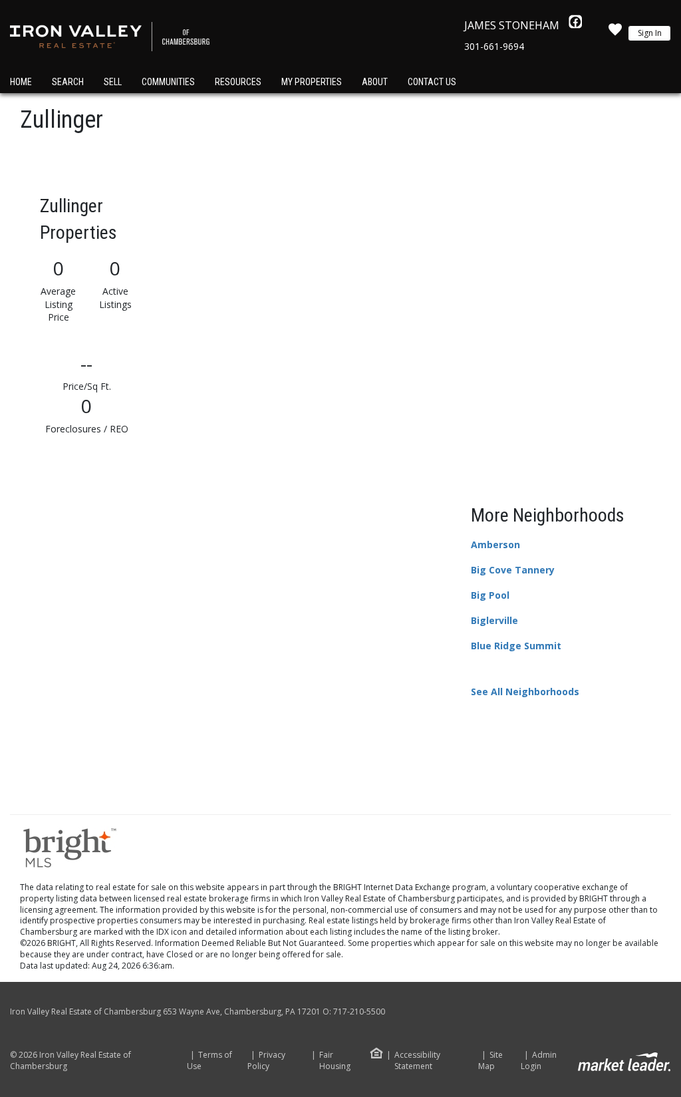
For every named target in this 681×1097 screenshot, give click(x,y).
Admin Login (539, 1061)
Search (68, 82)
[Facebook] (575, 25)
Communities (168, 82)
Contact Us (432, 82)
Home (21, 82)
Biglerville (494, 620)
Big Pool (490, 595)
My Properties (311, 82)
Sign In (650, 33)
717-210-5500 (359, 1011)
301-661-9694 (494, 46)
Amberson (495, 544)
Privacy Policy (266, 1061)
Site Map (490, 1061)
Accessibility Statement (417, 1061)
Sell (113, 82)
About (375, 82)
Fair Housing (334, 1060)
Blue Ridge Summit (516, 645)
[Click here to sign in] (615, 33)
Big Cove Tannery (513, 569)
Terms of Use (209, 1061)
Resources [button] (238, 82)
